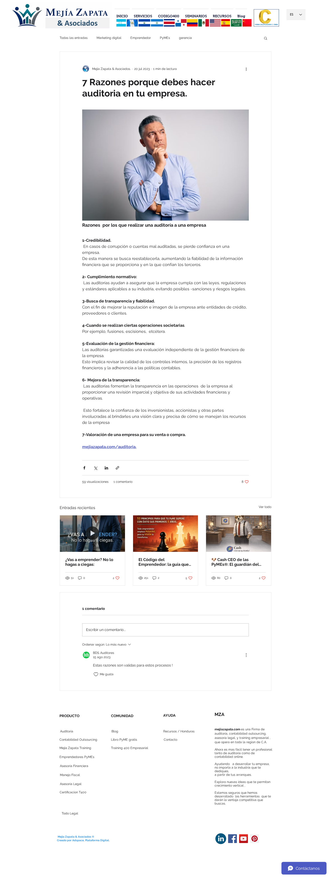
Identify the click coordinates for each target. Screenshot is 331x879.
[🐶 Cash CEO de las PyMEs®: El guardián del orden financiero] (238, 533)
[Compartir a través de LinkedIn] (106, 468)
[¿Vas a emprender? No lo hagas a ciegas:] (92, 533)
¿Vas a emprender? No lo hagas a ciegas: (89, 562)
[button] (265, 38)
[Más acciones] (246, 69)
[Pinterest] (254, 838)
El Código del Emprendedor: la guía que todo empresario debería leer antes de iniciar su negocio (163, 562)
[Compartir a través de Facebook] (84, 468)
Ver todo (265, 507)
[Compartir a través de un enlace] (117, 468)
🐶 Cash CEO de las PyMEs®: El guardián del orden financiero (235, 562)
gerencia (185, 38)
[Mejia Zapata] (232, 838)
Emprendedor (140, 38)
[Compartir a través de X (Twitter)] (95, 468)
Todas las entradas (74, 38)
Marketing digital (109, 38)
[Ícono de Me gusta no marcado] (96, 674)
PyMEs (165, 38)
